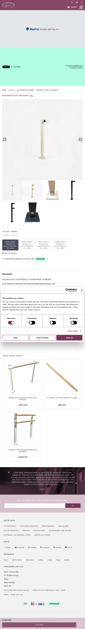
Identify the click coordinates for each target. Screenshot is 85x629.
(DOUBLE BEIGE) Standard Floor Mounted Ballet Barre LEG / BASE (26, 245)
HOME (4, 90)
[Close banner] (81, 290)
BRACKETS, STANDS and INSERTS (47, 90)
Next (80, 139)
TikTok (69, 547)
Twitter (8, 547)
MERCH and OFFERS (42, 535)
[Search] (72, 2)
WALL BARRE (63, 526)
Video (49, 560)
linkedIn (58, 547)
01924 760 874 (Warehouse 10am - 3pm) (49, 590)
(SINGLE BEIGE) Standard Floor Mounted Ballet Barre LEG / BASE (10, 245)
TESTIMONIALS (10, 526)
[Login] (77, 2)
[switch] (32, 322)
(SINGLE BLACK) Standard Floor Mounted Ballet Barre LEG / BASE (43, 245)
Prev (4, 139)
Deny (16, 338)
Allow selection (42, 338)
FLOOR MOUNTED (11, 530)
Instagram (45, 547)
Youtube (33, 547)
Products (11, 90)
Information (30, 560)
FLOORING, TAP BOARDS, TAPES (17, 535)
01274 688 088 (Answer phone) (16, 590)
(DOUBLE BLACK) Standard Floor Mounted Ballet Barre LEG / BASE (60, 245)
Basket (66, 560)
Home (6, 560)
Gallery (41, 560)
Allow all (69, 338)
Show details (73, 331)
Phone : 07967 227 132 (13, 595)
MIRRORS (26, 530)
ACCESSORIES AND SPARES (25, 90)
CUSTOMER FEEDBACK (29, 526)
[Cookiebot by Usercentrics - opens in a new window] (67, 290)
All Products (17, 560)
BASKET (73, 7)
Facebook (20, 547)
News (58, 560)
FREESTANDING (48, 526)
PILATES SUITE (39, 530)
